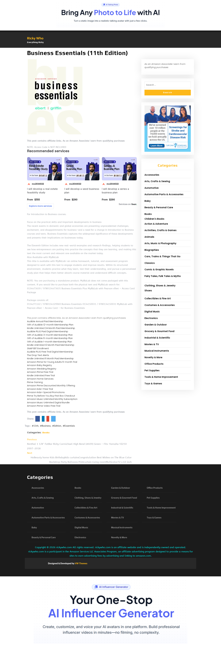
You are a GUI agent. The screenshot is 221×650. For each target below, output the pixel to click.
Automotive (151, 187)
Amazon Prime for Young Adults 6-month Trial (52, 361)
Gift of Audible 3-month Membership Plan (50, 334)
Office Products (153, 363)
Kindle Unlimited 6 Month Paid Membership (50, 358)
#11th (35, 425)
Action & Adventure (156, 223)
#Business (45, 425)
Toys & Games (153, 383)
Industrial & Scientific (157, 337)
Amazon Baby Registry (39, 365)
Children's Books (154, 218)
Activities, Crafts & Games (160, 230)
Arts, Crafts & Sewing (157, 181)
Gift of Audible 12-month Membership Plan (50, 324)
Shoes (148, 290)
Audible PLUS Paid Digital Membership (47, 331)
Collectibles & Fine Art (157, 298)
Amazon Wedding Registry (41, 368)
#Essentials (69, 425)
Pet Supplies (152, 370)
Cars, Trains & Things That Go (162, 256)
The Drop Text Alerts (38, 355)
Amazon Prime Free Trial (40, 372)
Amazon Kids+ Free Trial (40, 389)
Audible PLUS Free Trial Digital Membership (50, 351)
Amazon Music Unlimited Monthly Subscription (52, 399)
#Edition (56, 425)
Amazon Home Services (40, 378)
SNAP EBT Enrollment (38, 348)
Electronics (151, 318)
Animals (149, 236)
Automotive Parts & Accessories (163, 194)
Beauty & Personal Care (158, 207)
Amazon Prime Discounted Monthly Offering (51, 385)
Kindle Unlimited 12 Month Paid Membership (50, 344)
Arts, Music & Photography (160, 243)
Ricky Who (35, 38)
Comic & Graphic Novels (159, 269)
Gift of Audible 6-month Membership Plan (50, 338)
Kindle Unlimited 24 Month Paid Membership (51, 328)
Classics (149, 263)
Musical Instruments (156, 350)
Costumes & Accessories (159, 305)
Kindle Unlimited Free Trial (41, 375)
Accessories (151, 174)
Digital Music (152, 311)
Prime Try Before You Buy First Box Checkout (51, 395)
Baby (147, 201)
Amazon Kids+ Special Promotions (46, 392)
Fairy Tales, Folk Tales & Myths (162, 276)
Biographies (151, 250)
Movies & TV (151, 344)
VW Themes (80, 563)
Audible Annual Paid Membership (45, 321)
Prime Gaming (35, 382)
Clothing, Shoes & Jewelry (159, 285)
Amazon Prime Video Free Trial (43, 405)
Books (45, 432)
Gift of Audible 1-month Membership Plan (49, 341)
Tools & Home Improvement (161, 376)
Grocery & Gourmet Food (159, 331)
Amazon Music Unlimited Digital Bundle (48, 402)
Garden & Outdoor (155, 324)
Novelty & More (153, 357)
